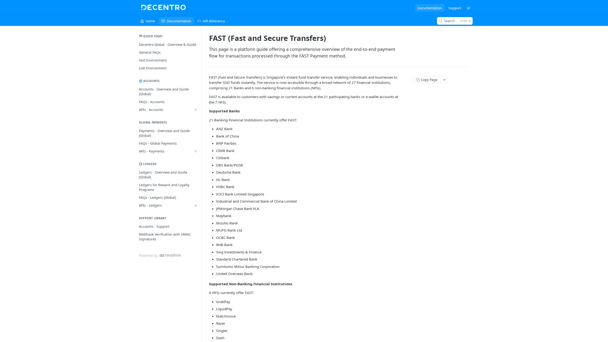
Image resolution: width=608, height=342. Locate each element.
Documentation (430, 8)
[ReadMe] (170, 255)
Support (454, 8)
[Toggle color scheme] (469, 8)
